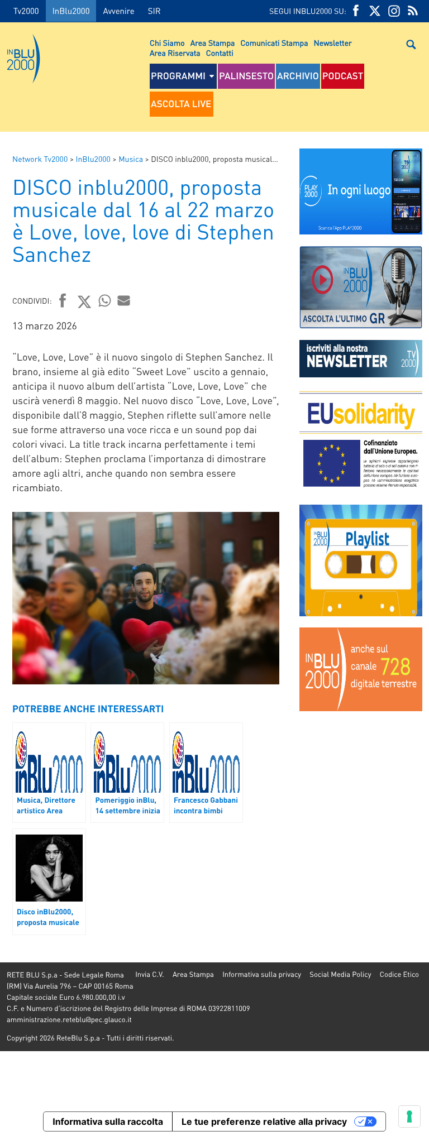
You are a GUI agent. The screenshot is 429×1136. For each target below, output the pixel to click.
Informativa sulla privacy (261, 974)
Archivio (298, 76)
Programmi (178, 76)
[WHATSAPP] (105, 300)
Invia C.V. (149, 974)
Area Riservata (175, 53)
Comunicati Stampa (274, 43)
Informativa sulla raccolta (108, 1121)
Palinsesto (246, 76)
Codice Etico (399, 974)
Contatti (219, 53)
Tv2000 (26, 10)
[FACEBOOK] (355, 11)
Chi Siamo (167, 43)
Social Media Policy (340, 974)
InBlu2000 (71, 10)
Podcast (343, 76)
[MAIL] (124, 300)
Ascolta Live (181, 104)
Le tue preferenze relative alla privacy (264, 1121)
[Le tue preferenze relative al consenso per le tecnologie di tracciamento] (409, 1116)
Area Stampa (212, 43)
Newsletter (333, 43)
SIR (154, 10)
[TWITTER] (374, 11)
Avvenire (118, 10)
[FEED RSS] (412, 11)
